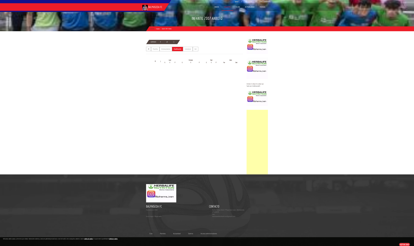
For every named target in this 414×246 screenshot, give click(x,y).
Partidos (163, 233)
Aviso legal (150, 216)
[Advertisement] (257, 142)
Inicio (217, 7)
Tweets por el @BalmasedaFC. (253, 86)
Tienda (262, 7)
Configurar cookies (113, 239)
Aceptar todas (404, 244)
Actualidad (249, 7)
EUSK (261, 1)
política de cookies (88, 239)
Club (238, 7)
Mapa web (158, 216)
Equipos (227, 7)
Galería (190, 233)
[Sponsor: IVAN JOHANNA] (257, 46)
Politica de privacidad (151, 225)
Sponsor (236, 1)
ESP (256, 1)
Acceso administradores (209, 233)
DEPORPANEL (265, 1)
